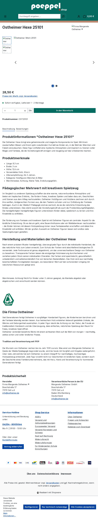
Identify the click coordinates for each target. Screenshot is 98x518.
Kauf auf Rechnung (44, 436)
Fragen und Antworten (78, 420)
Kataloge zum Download (79, 427)
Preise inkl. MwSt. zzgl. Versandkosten (19, 96)
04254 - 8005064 (12, 424)
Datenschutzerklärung (48, 473)
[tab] (8, 129)
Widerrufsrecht (42, 439)
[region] (49, 62)
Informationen (75, 412)
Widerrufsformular (43, 442)
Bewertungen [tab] (22, 129)
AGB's (38, 417)
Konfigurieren (31, 507)
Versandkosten (52, 483)
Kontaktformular (9, 440)
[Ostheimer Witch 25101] (54, 62)
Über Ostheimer (75, 417)
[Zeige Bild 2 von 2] (56, 86)
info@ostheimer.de (10, 393)
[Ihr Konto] (79, 16)
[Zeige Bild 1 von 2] (53, 86)
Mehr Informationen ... (9, 514)
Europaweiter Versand (45, 426)
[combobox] (39, 16)
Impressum (66, 473)
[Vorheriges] (15, 62)
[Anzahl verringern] (4, 110)
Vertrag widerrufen (13, 446)
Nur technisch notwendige (54, 507)
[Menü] (5, 16)
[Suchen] (63, 16)
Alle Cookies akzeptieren (83, 507)
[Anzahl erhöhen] (25, 110)
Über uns (31, 473)
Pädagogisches (74, 423)
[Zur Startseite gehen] (49, 7)
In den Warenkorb (64, 110)
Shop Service (42, 412)
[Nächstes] (93, 62)
